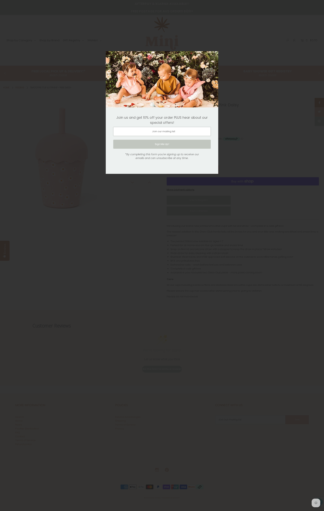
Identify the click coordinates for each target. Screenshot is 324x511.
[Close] (214, 55)
